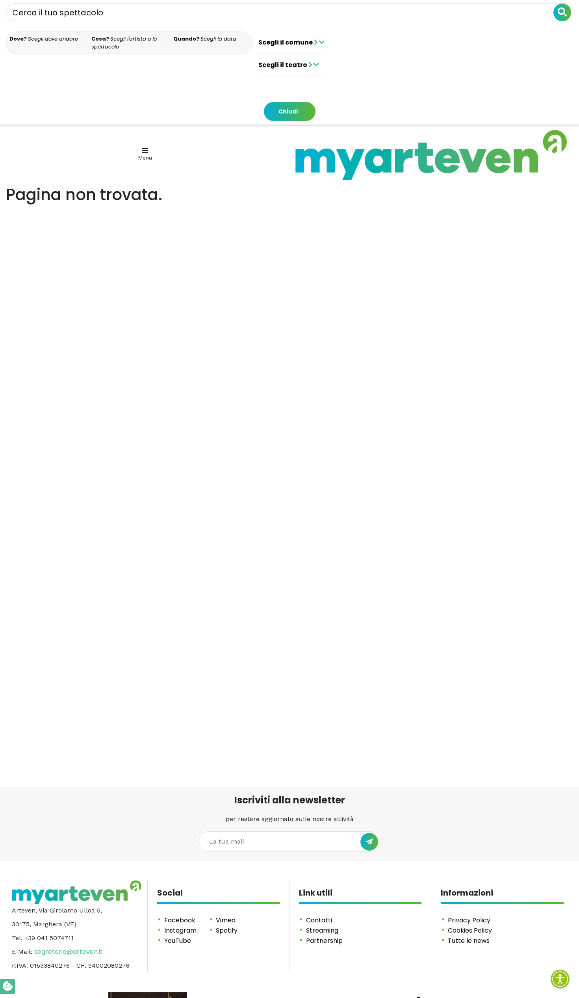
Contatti (319, 920)
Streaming (322, 930)
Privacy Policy (469, 920)
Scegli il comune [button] (286, 42)
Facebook (179, 920)
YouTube (177, 940)
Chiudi (288, 111)
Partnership (324, 940)
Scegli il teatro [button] (283, 64)
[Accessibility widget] (560, 979)
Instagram (180, 930)
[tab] (47, 43)
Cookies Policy (470, 930)
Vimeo (226, 920)
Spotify (227, 930)
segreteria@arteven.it (68, 951)
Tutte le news (469, 940)
